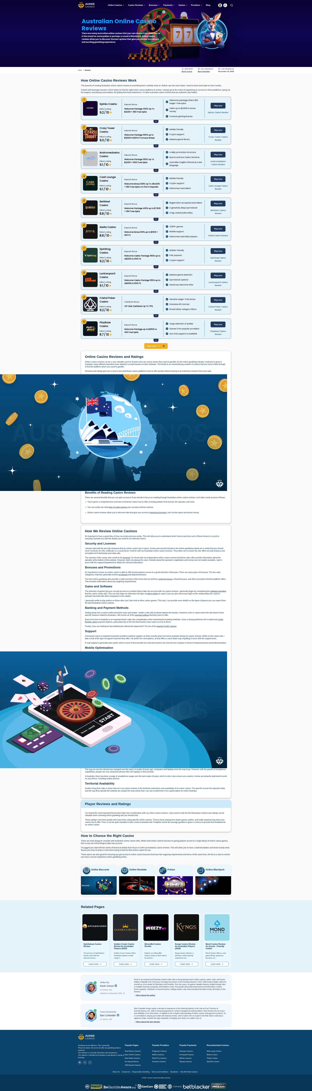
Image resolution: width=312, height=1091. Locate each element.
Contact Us (126, 1072)
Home (80, 70)
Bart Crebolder (204, 71)
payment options (142, 615)
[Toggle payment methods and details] (156, 121)
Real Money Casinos (133, 1051)
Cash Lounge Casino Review (218, 187)
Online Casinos (115, 5)
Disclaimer (174, 1072)
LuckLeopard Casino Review (218, 284)
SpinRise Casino (213, 1062)
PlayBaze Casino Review (218, 333)
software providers (218, 591)
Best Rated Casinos (132, 1058)
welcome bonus (165, 579)
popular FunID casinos (166, 626)
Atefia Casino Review (218, 235)
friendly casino (91, 622)
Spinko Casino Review (218, 112)
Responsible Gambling (141, 1072)
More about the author (145, 995)
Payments (168, 5)
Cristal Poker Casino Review (218, 308)
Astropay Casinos (186, 1051)
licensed (126, 558)
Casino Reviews (135, 5)
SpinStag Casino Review (218, 259)
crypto (220, 619)
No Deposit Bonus (132, 1062)
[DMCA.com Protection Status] (218, 1088)
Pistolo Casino (212, 1058)
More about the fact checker (148, 1022)
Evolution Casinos (159, 1062)
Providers (195, 5)
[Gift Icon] (225, 5)
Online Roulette (138, 869)
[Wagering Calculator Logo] (220, 5)
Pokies (171, 869)
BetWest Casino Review (218, 212)
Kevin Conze (187, 71)
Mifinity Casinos (185, 1058)
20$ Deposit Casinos (133, 1065)
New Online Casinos (132, 1055)
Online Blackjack (215, 869)
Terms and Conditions (159, 1072)
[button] (123, 5)
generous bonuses (158, 513)
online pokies (152, 594)
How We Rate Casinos (189, 1072)
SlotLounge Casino (214, 1051)
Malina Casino (212, 1055)
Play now (218, 105)
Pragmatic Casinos (159, 1051)
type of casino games (118, 507)
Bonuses (153, 5)
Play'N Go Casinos (159, 1058)
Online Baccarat (100, 869)
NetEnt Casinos (158, 1055)
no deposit (122, 575)
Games (182, 5)
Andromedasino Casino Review (218, 163)
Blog (208, 5)
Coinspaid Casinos (186, 1055)
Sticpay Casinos (185, 1062)
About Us (116, 1072)
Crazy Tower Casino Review (218, 138)
